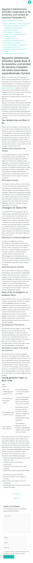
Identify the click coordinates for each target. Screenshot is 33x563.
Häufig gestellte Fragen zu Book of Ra (14, 53)
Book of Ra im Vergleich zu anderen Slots (15, 45)
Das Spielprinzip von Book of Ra (12, 32)
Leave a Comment (7, 20)
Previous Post (17, 494)
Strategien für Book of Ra (11, 38)
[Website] (14, 548)
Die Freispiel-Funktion (10, 36)
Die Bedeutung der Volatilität (12, 43)
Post (15, 20)
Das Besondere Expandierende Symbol (15, 34)
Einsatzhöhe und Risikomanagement (14, 41)
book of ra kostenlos (8, 88)
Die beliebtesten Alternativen (12, 47)
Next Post (17, 498)
